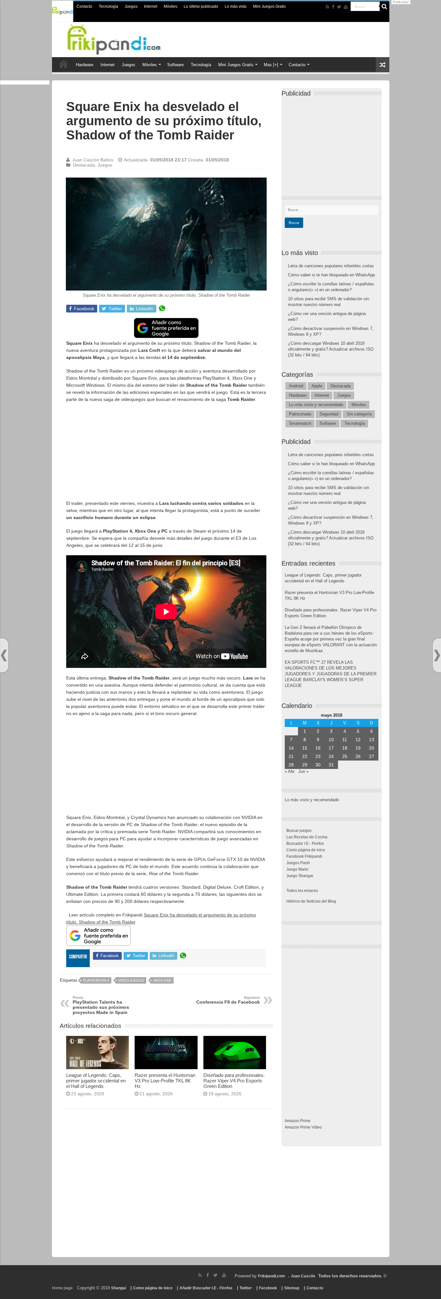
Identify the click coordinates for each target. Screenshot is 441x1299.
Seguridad (329, 414)
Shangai (118, 1288)
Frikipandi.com (271, 1276)
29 (304, 764)
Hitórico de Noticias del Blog (311, 901)
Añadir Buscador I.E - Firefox (205, 1288)
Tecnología (108, 6)
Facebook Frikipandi (304, 856)
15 (304, 748)
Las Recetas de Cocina (306, 837)
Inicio (63, 64)
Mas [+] (271, 64)
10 (331, 739)
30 (318, 764)
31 (331, 764)
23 (318, 756)
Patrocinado (300, 414)
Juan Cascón (303, 1276)
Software (175, 64)
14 (291, 748)
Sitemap (291, 1288)
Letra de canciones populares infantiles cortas (331, 265)
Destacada (84, 165)
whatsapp (162, 308)
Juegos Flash (298, 863)
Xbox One (162, 980)
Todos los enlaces (302, 890)
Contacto (84, 6)
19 (358, 748)
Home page (62, 1288)
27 (371, 756)
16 (318, 748)
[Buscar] (384, 6)
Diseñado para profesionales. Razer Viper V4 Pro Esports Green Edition (234, 1080)
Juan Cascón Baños (92, 159)
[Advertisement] (166, 454)
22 (304, 756)
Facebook (268, 1288)
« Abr (289, 771)
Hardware (84, 64)
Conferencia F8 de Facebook (228, 1000)
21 (291, 756)
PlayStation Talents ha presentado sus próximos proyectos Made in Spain (101, 1005)
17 (331, 748)
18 (344, 748)
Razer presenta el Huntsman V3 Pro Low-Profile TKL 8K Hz (165, 1080)
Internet (150, 6)
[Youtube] (345, 7)
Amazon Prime (298, 1121)
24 (331, 756)
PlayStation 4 (96, 980)
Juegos (131, 6)
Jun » (303, 771)
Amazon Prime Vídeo (303, 1127)
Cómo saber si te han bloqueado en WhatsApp (331, 274)
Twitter (246, 1288)
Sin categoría (359, 414)
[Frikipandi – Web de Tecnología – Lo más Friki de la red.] (127, 38)
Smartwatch (300, 423)
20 (371, 748)
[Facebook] (333, 7)
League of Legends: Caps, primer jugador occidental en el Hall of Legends (96, 1080)
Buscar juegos (299, 830)
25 (344, 756)
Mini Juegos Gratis (269, 6)
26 (358, 756)
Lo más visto (236, 6)
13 (371, 739)
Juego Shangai (299, 876)
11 (344, 739)
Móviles (170, 6)
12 (358, 739)
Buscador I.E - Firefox (305, 843)
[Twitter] (339, 7)
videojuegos (131, 980)
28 (291, 764)
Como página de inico (305, 850)
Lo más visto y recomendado (316, 404)
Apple (317, 386)
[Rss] (327, 7)
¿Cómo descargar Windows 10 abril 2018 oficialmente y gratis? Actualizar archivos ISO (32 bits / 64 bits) (331, 349)
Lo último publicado (201, 6)
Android (296, 386)
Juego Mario (297, 869)
